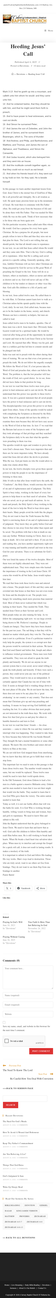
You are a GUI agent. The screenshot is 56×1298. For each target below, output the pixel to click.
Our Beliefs (31, 1288)
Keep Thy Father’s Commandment (18, 1143)
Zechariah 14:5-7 (13, 1221)
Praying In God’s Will (12, 922)
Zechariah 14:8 (34, 1221)
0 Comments (22, 1125)
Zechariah (40, 1216)
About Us (22, 1288)
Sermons (13, 1288)
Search (10, 1105)
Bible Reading (12, 1205)
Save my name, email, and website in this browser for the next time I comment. (26, 1028)
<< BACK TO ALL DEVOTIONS (19, 1237)
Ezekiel (44, 1205)
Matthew (10, 1216)
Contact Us (42, 1288)
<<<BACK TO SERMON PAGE (18, 1088)
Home (7, 1285)
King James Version (26, 1210)
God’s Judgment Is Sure (13, 1176)
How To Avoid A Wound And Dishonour (21, 1132)
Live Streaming (17, 1285)
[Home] (13, 74)
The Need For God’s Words (15, 1121)
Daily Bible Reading (32, 1285)
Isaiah (8, 1210)
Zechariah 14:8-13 (14, 1227)
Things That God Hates (13, 1165)
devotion (30, 1205)
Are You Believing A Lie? (14, 1154)
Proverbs (24, 1216)
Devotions (24, 65)
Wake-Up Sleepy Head (13, 1186)
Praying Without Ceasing (14, 936)
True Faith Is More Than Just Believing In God (39, 924)
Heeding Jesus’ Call (36, 74)
